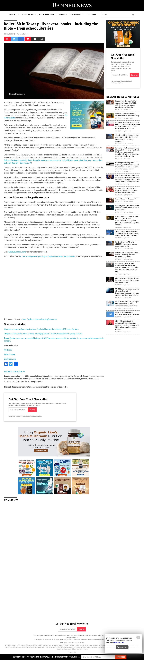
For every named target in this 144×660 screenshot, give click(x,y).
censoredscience (76, 14)
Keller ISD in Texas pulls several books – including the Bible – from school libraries (127, 255)
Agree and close (122, 647)
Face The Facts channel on (39, 319)
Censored (78, 376)
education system (21, 379)
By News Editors (128, 201)
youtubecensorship (46, 14)
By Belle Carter (128, 238)
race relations (87, 379)
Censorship (87, 376)
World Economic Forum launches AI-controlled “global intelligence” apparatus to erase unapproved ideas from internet (127, 292)
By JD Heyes (127, 158)
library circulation (58, 379)
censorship (91, 14)
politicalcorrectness (27, 14)
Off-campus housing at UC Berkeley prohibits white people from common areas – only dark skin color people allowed (127, 166)
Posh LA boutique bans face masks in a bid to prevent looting (127, 115)
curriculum (8, 379)
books (55, 376)
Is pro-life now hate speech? (125, 199)
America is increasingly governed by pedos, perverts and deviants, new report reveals (127, 280)
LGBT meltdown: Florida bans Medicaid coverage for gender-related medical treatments (126, 190)
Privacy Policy (72, 652)
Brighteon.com (10, 359)
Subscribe (121, 657)
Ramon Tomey (22, 34)
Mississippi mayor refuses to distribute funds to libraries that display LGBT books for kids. (41, 329)
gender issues (35, 379)
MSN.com (8, 350)
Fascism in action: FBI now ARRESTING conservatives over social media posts (126, 244)
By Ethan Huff (127, 109)
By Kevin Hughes (128, 144)
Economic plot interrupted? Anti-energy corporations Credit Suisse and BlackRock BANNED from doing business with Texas (127, 126)
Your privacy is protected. (15, 416)
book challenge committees (41, 376)
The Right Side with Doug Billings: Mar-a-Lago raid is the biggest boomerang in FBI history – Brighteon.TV (127, 138)
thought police (36, 381)
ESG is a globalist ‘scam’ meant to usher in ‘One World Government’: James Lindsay (127, 208)
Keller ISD (46, 379)
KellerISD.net (9, 354)
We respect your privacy (60, 639)
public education (73, 379)
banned (12, 14)
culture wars (98, 376)
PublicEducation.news (17, 252)
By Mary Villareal (128, 195)
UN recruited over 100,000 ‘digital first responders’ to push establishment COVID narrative (127, 304)
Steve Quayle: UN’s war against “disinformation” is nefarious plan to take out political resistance (127, 233)
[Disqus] (54, 531)
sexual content (18, 381)
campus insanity (66, 376)
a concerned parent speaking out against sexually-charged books (47, 256)
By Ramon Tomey (128, 118)
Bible (27, 376)
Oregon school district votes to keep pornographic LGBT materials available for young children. (43, 334)
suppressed (62, 14)
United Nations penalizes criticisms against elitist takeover (127, 313)
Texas (27, 381)
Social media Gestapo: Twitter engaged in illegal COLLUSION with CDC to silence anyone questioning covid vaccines (126, 104)
